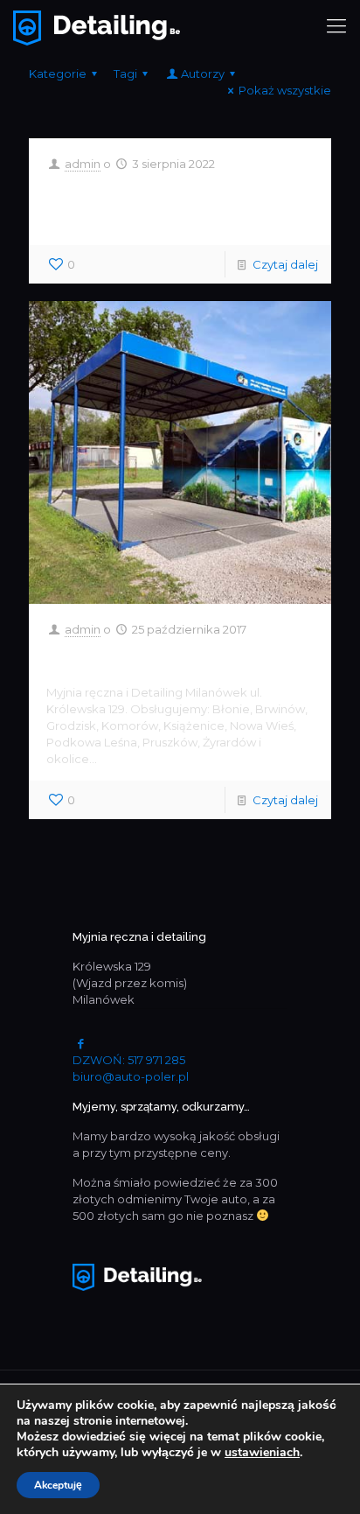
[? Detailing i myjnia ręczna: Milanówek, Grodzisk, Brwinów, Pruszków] (96, 26)
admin (82, 164)
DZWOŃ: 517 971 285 (129, 1060)
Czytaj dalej (285, 264)
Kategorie (58, 74)
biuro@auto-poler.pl (131, 1076)
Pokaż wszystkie (285, 90)
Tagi (125, 74)
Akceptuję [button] (58, 1485)
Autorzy (203, 74)
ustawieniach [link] (262, 1452)
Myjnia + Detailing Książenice (151, 205)
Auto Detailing (132, 657)
